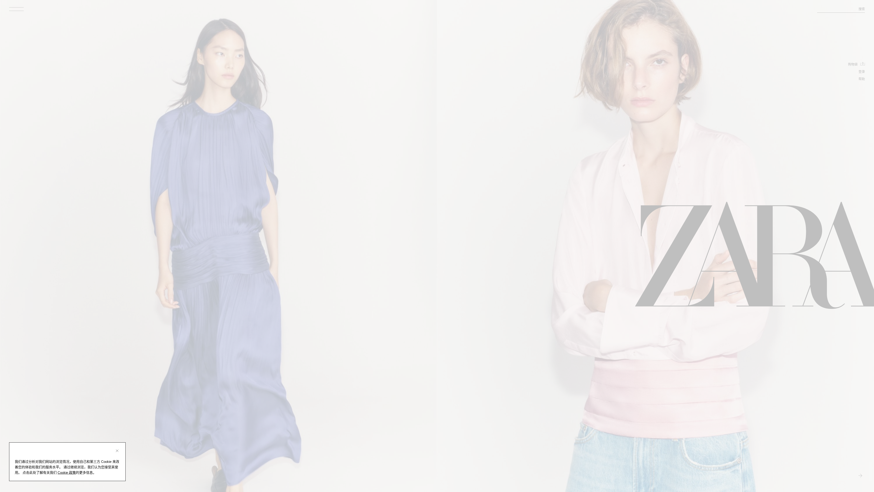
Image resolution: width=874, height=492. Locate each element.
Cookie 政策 (67, 472)
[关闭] (117, 451)
